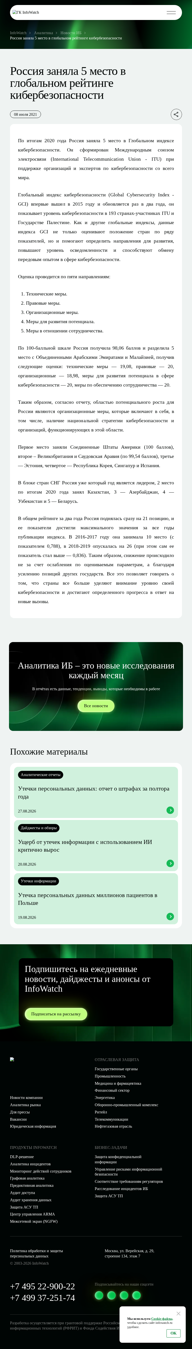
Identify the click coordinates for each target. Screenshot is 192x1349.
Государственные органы (116, 1069)
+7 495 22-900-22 (42, 1286)
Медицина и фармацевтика (118, 1083)
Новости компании (26, 1097)
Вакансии (18, 1119)
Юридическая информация (33, 1126)
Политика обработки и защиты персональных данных (36, 1253)
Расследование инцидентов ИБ (121, 1189)
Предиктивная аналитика (32, 1185)
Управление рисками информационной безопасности (128, 1172)
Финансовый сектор (112, 1090)
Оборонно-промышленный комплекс (126, 1105)
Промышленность (110, 1076)
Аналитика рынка (25, 1105)
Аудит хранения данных (31, 1200)
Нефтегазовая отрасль (113, 1126)
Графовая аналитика (27, 1178)
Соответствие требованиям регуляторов (129, 1181)
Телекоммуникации (111, 1119)
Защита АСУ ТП (109, 1196)
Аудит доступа (22, 1193)
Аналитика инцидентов (30, 1164)
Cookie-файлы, (162, 1319)
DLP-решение (22, 1157)
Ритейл (101, 1112)
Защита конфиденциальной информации (118, 1159)
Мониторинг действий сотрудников (41, 1171)
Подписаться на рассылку (56, 1013)
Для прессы (20, 1112)
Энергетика (105, 1097)
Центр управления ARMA (32, 1214)
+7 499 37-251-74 (42, 1297)
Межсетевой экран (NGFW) (34, 1221)
